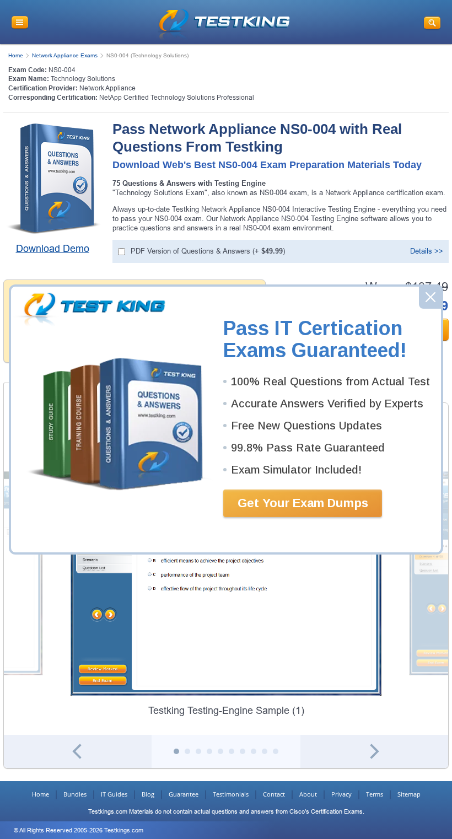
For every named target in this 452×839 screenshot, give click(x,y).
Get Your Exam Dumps (303, 503)
